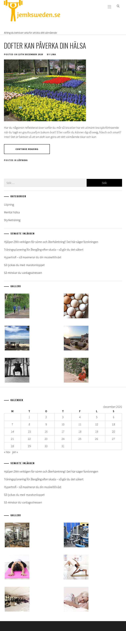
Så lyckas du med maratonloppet (24, 265)
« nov (7, 452)
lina (53, 54)
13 (113, 424)
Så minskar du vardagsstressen (23, 273)
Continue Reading (27, 149)
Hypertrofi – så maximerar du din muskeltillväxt (32, 257)
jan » (15, 452)
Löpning (22, 160)
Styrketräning (12, 220)
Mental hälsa (12, 212)
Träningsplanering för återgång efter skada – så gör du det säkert (43, 249)
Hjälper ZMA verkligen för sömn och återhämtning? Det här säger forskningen (51, 242)
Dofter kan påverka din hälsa (45, 45)
